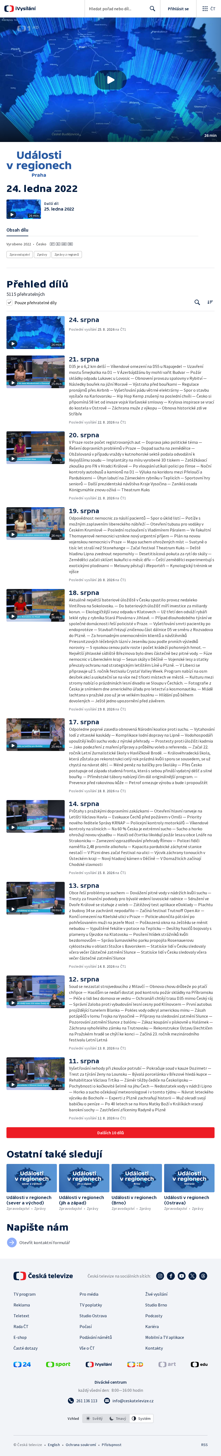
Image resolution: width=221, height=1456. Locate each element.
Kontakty (154, 1348)
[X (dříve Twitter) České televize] (192, 1276)
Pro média (89, 1294)
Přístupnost (111, 1444)
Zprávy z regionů (66, 254)
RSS (204, 1444)
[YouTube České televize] (181, 1276)
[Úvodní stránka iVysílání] (25, 8)
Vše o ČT (87, 1348)
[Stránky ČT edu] (199, 1365)
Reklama (21, 1305)
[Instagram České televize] (160, 1276)
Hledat (152, 8)
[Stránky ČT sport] (58, 1365)
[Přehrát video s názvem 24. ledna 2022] (110, 80)
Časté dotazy (25, 1348)
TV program (24, 1294)
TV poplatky (91, 1305)
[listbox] (118, 1418)
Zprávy (42, 254)
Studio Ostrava (93, 1315)
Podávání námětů (96, 1337)
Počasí (86, 1326)
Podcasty (153, 1315)
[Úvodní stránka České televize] (43, 1276)
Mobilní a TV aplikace (164, 1337)
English (54, 1444)
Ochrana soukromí (81, 1444)
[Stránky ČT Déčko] (135, 1365)
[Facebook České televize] (171, 1276)
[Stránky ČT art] (167, 1365)
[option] (94, 1418)
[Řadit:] (210, 301)
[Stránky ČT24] (22, 1365)
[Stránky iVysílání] (99, 1365)
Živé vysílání (156, 1294)
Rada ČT (21, 1326)
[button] (110, 80)
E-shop (20, 1337)
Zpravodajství (19, 254)
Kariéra (152, 1326)
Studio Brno (156, 1305)
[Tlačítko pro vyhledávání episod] (197, 302)
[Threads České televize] (203, 1276)
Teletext (21, 1315)
